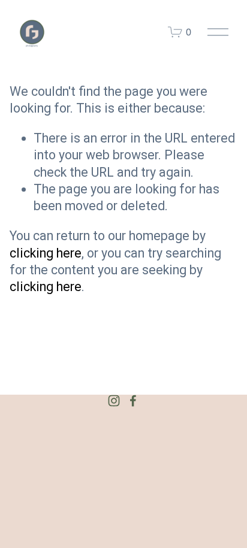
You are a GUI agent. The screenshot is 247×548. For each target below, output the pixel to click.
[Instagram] (114, 401)
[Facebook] (133, 401)
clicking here (46, 253)
